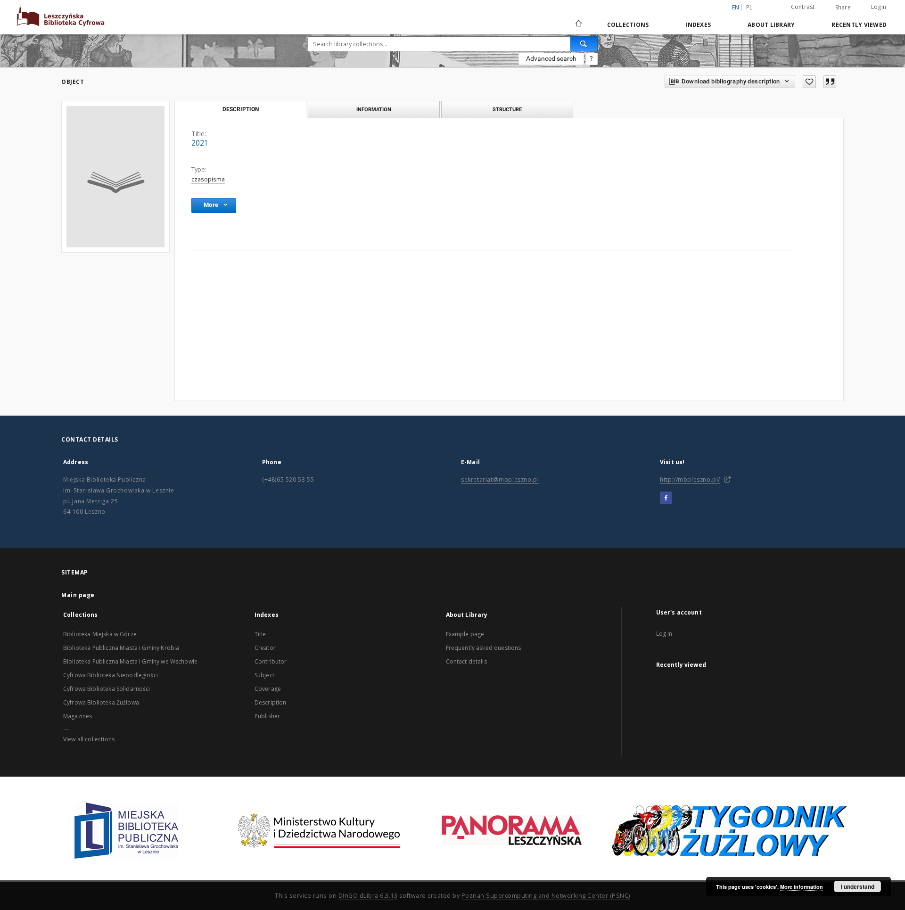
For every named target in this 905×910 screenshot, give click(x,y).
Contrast (803, 7)
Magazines (77, 716)
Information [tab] (373, 109)
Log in (664, 634)
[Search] (584, 43)
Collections (628, 25)
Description (271, 702)
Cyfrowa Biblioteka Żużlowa (101, 702)
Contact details (466, 661)
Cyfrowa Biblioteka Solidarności (106, 689)
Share (843, 7)
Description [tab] (240, 109)
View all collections (89, 739)
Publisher (267, 716)
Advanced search (551, 58)
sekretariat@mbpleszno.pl (500, 479)
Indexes (698, 25)
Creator (265, 648)
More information (801, 886)
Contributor (271, 661)
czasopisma (208, 179)
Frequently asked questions (483, 648)
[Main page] (578, 24)
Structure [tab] (507, 109)
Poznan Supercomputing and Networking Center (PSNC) (545, 896)
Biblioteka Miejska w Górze (100, 634)
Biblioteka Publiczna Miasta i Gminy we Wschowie (130, 661)
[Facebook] (666, 498)
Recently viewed (859, 25)
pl (749, 7)
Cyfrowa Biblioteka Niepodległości (110, 675)
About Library (771, 25)
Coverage (268, 689)
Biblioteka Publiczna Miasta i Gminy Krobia (121, 648)
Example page (465, 634)
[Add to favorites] (809, 81)
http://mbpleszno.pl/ (690, 479)
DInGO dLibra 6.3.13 (368, 896)
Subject (264, 675)
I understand (857, 886)
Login (878, 7)
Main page (78, 595)
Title (260, 634)
